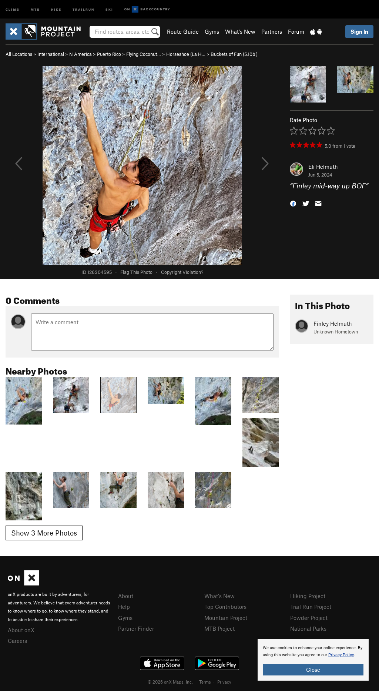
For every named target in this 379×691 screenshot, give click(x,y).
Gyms (212, 31)
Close (313, 669)
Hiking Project (307, 596)
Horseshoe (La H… (185, 54)
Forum (296, 31)
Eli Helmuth (323, 166)
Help (124, 606)
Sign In (359, 31)
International (50, 54)
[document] (313, 659)
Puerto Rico (109, 54)
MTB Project (219, 628)
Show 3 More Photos (44, 533)
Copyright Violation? (182, 272)
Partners (271, 31)
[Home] (47, 31)
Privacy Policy (341, 655)
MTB (35, 9)
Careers (17, 640)
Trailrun (83, 9)
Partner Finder (136, 628)
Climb (13, 9)
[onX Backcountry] (147, 9)
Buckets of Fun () (234, 54)
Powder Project (309, 617)
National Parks (308, 628)
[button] (293, 203)
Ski (109, 9)
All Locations (19, 54)
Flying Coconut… (143, 54)
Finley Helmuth (332, 323)
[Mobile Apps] (316, 31)
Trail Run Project (310, 606)
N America (80, 54)
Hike (56, 9)
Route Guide (183, 31)
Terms (205, 681)
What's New (240, 31)
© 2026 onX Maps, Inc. (170, 681)
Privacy (224, 681)
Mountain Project (225, 617)
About (125, 596)
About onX (21, 630)
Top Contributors (225, 606)
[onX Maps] (23, 583)
